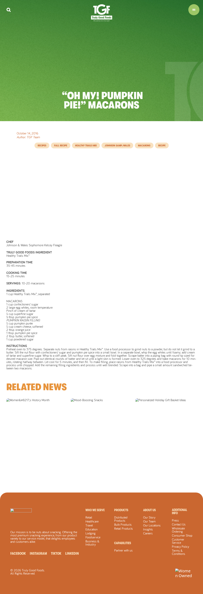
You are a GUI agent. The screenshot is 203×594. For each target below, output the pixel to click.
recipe (162, 145)
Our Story (149, 517)
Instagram (38, 553)
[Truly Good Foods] (101, 12)
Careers (148, 533)
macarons (144, 145)
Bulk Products (123, 524)
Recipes (42, 145)
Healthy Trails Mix (86, 145)
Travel (89, 525)
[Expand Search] (9, 10)
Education (91, 529)
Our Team (149, 521)
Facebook (18, 553)
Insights (148, 529)
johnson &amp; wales (117, 145)
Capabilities (122, 543)
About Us (149, 510)
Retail (88, 517)
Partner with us (123, 550)
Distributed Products (120, 519)
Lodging (90, 533)
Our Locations (152, 525)
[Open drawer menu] (193, 9)
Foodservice (92, 537)
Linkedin (72, 553)
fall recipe (60, 145)
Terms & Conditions (178, 552)
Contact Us (179, 524)
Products (121, 510)
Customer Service (178, 541)
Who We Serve (95, 510)
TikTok (56, 553)
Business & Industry (92, 542)
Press (175, 520)
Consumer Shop (182, 535)
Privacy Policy (180, 547)
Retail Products (123, 528)
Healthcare (92, 521)
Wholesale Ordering (178, 529)
